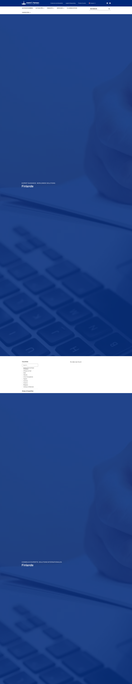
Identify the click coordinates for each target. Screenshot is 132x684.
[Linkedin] (107, 3)
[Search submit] (109, 9)
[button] (92, 3)
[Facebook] (110, 3)
